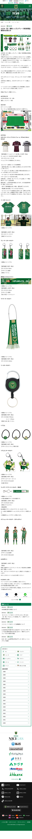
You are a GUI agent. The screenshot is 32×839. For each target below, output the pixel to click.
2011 (4, 720)
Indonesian (21, 817)
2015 (4, 707)
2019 (4, 694)
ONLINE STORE (17, 810)
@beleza (21, 796)
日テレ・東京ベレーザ (2, 6)
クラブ (21, 655)
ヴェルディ (22, 651)
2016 (4, 703)
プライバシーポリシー (21, 822)
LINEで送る (25, 596)
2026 (4, 671)
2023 (4, 681)
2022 (4, 684)
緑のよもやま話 (23, 665)
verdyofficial (7, 785)
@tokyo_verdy (8, 792)
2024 (4, 678)
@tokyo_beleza (23, 788)
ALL (6, 651)
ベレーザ (10, 26)
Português (28, 815)
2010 (4, 723)
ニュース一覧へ (15, 599)
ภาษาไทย (13, 817)
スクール (7, 662)
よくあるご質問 (4, 822)
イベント (7, 665)
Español (20, 815)
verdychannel (22, 785)
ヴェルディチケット (23, 806)
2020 (4, 691)
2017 (4, 700)
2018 (4, 697)
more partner (15, 779)
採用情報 (28, 822)
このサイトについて (12, 822)
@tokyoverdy (7, 796)
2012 (4, 716)
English (13, 815)
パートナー (22, 662)
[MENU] (30, 6)
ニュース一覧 (7, 22)
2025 (4, 675)
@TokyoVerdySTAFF (9, 788)
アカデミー (22, 658)
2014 (4, 710)
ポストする (16, 596)
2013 (4, 713)
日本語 (6, 815)
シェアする (7, 596)
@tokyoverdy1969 (8, 801)
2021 (4, 687)
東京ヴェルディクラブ (11, 806)
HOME (2, 22)
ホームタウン (8, 658)
